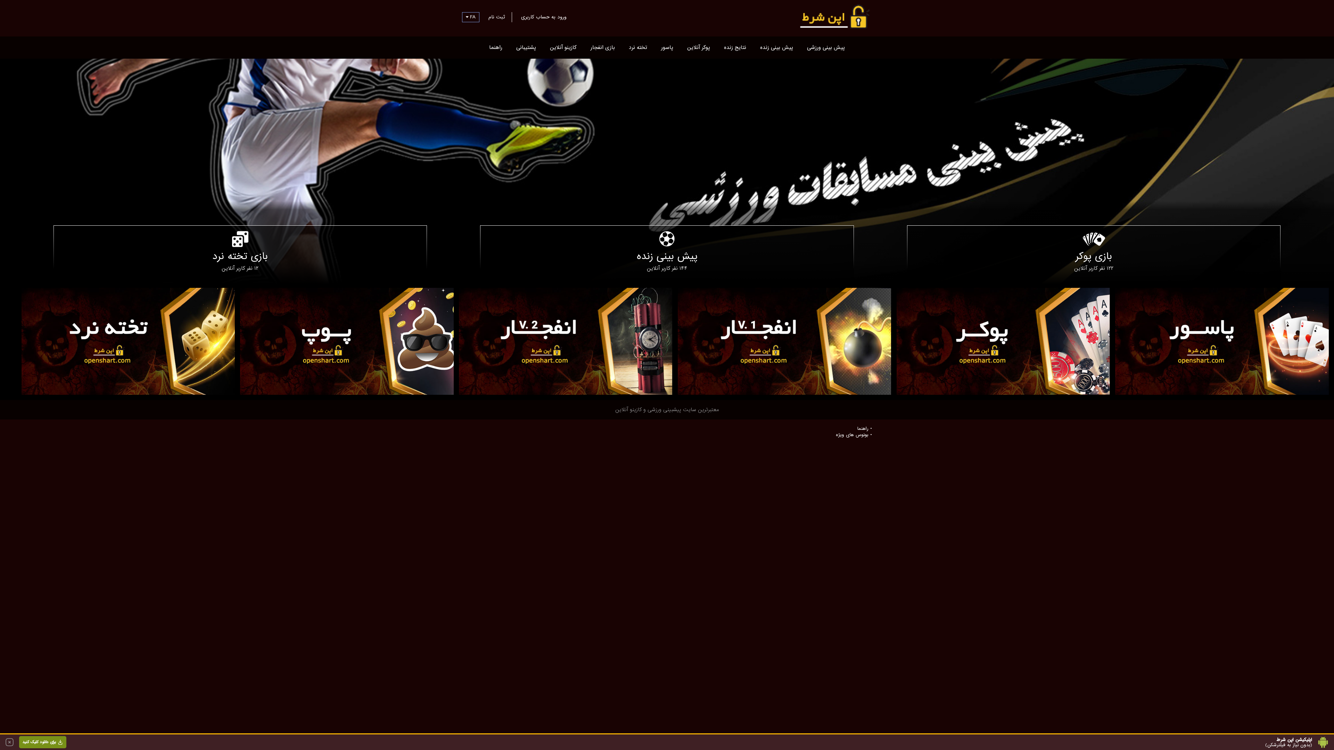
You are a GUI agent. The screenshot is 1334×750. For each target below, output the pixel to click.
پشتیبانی (526, 47)
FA (472, 17)
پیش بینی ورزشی (826, 47)
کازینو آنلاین (563, 47)
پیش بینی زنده (776, 47)
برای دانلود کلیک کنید (39, 742)
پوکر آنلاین (698, 47)
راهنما (495, 47)
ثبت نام (496, 17)
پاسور (667, 47)
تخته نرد (638, 47)
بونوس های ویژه (852, 435)
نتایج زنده (735, 47)
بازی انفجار (603, 47)
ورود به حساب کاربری (544, 17)
